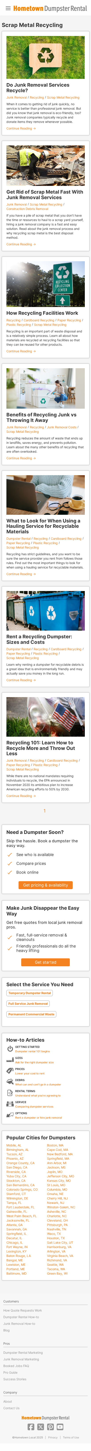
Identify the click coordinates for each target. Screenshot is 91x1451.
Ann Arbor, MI (56, 1163)
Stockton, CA (15, 1180)
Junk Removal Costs (61, 427)
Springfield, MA (58, 1158)
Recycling (37, 97)
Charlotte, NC (57, 1216)
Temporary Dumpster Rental (29, 993)
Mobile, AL (13, 1145)
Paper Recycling (69, 320)
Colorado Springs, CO (22, 1189)
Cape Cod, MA (57, 1150)
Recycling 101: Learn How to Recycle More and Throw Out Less (40, 748)
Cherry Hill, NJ (57, 1198)
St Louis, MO (56, 1185)
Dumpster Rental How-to (21, 1317)
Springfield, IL (16, 1234)
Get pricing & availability (45, 885)
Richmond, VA (57, 1260)
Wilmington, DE (17, 1198)
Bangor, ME (14, 1260)
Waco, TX (54, 1234)
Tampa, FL (14, 1203)
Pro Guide (10, 1372)
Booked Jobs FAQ (16, 1366)
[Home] (50, 9)
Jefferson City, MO (60, 1176)
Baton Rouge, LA (18, 1256)
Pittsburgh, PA (57, 1225)
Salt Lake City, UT (60, 1242)
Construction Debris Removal (27, 209)
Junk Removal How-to (19, 1323)
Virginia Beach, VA (60, 1256)
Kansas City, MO (59, 1180)
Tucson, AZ (14, 1154)
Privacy (53, 1437)
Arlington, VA (56, 1251)
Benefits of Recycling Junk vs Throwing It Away (41, 417)
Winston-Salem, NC (61, 1207)
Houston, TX (56, 1238)
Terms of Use (71, 1437)
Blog (6, 1330)
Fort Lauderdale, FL (20, 1207)
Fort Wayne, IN (17, 1247)
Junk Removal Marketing (21, 1359)
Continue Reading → (21, 128)
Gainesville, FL (16, 1211)
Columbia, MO (57, 1189)
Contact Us (11, 1408)
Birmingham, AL (17, 1150)
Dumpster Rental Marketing (23, 1352)
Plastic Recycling (18, 324)
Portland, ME (15, 1269)
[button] (31, 1426)
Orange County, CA (20, 1163)
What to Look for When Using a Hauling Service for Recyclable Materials (43, 526)
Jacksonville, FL (17, 1220)
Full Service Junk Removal (28, 1003)
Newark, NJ (55, 1203)
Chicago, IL (14, 1242)
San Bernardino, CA (20, 1185)
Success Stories (14, 1379)
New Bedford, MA (60, 1154)
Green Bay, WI (57, 1273)
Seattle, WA (55, 1264)
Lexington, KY (16, 1251)
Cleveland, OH (57, 1220)
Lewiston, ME (15, 1264)
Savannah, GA (16, 1229)
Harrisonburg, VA (59, 1247)
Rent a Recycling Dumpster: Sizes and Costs (39, 639)
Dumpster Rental (18, 538)
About (7, 1401)
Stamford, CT (16, 1194)
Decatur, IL (14, 1238)
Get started (45, 962)
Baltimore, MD (16, 1273)
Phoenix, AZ (15, 1158)
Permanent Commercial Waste (31, 1014)
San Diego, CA (16, 1167)
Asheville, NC (56, 1211)
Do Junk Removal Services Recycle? (37, 87)
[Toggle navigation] (8, 8)
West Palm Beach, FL (21, 1216)
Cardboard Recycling (39, 320)
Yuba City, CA (16, 1176)
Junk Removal (16, 97)
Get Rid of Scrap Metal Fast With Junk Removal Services (44, 194)
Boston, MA (55, 1145)
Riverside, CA (16, 1172)
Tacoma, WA (56, 1269)
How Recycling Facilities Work (42, 313)
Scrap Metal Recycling (63, 97)
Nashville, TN (56, 1229)
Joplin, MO (55, 1172)
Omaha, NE (55, 1194)
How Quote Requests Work (22, 1310)
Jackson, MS (56, 1167)
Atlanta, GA (14, 1225)
